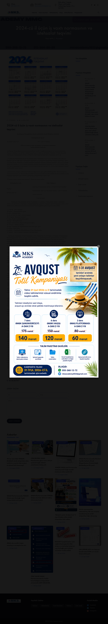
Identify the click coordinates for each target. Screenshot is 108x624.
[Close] (98, 246)
